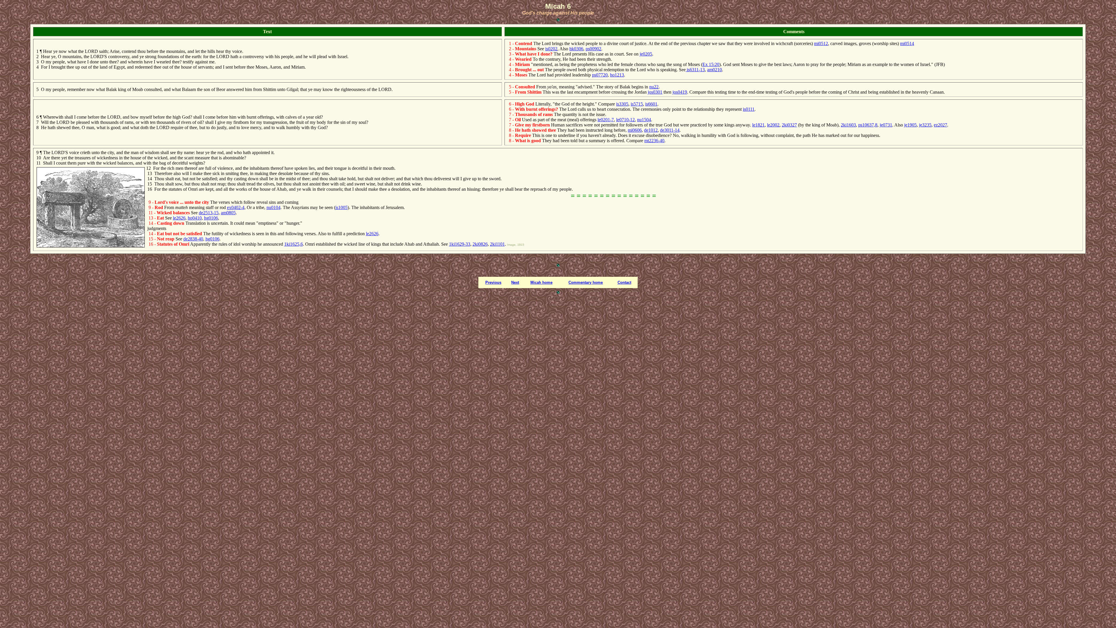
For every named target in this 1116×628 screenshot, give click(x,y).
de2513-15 (209, 212)
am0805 (228, 212)
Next (515, 282)
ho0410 (195, 217)
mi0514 (907, 43)
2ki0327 (789, 124)
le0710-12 (625, 119)
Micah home (541, 282)
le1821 (758, 124)
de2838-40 (193, 238)
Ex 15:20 (710, 64)
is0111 (748, 109)
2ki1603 (848, 124)
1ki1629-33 (459, 244)
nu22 (654, 86)
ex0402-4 (235, 207)
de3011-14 (669, 130)
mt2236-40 (654, 140)
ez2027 (940, 124)
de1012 (651, 130)
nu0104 (273, 207)
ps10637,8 (867, 124)
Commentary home (585, 282)
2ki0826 (480, 244)
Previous (493, 282)
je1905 (910, 124)
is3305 (622, 103)
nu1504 (644, 119)
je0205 (646, 53)
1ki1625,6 (293, 244)
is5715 (637, 103)
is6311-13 (695, 69)
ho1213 (617, 74)
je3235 (925, 124)
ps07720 (600, 74)
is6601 (651, 103)
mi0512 (821, 43)
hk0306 (576, 48)
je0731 (886, 124)
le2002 (773, 124)
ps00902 (593, 48)
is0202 (551, 48)
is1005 (341, 207)
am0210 (714, 69)
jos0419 (680, 92)
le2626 (179, 217)
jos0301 (655, 92)
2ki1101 (497, 244)
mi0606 (635, 130)
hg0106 (211, 217)
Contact (624, 282)
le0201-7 (606, 119)
